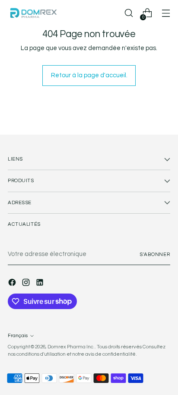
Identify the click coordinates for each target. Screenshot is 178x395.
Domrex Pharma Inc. (71, 346)
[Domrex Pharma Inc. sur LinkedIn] (40, 284)
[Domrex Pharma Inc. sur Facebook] (13, 284)
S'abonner (155, 254)
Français (18, 335)
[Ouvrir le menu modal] (166, 13)
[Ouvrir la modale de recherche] (128, 13)
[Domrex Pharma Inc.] (34, 12)
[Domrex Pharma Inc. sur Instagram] (27, 284)
